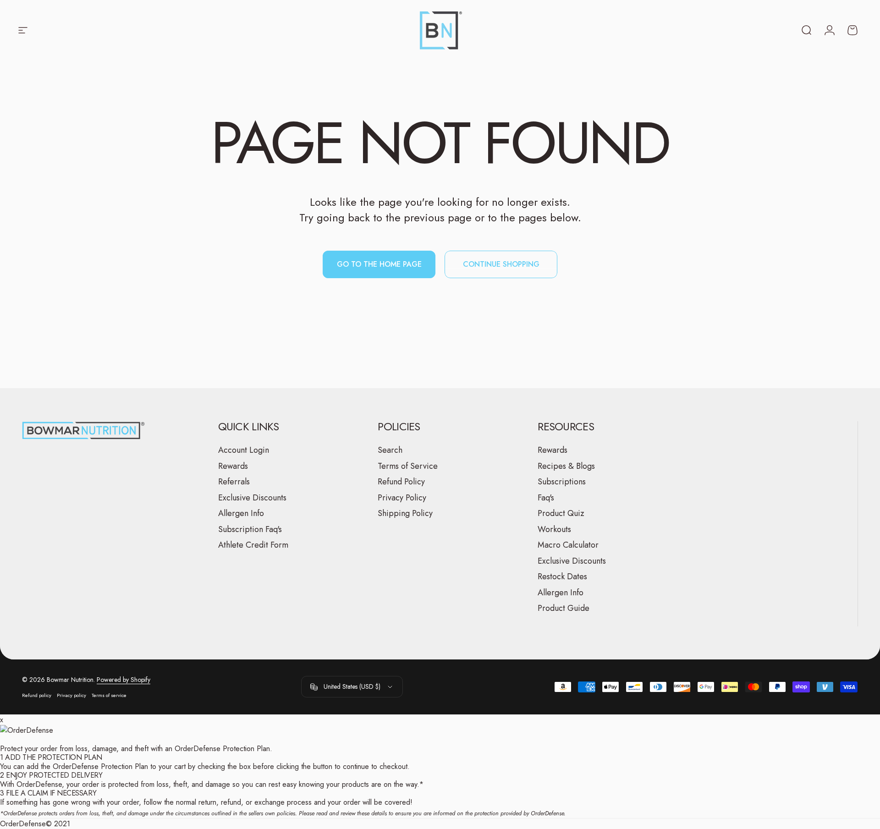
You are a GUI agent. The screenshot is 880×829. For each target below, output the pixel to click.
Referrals (234, 482)
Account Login (243, 450)
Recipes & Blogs (566, 466)
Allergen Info (241, 513)
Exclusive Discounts (252, 498)
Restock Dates (562, 576)
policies (286, 813)
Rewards (233, 466)
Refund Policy (401, 482)
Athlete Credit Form (253, 545)
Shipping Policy (405, 513)
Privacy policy (71, 695)
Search (390, 450)
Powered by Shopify (123, 679)
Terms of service (109, 695)
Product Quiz (561, 513)
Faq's (546, 498)
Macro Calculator (568, 545)
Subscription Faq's (250, 529)
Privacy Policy (402, 498)
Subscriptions (562, 482)
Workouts (554, 529)
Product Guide (563, 608)
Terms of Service (408, 466)
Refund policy (36, 695)
